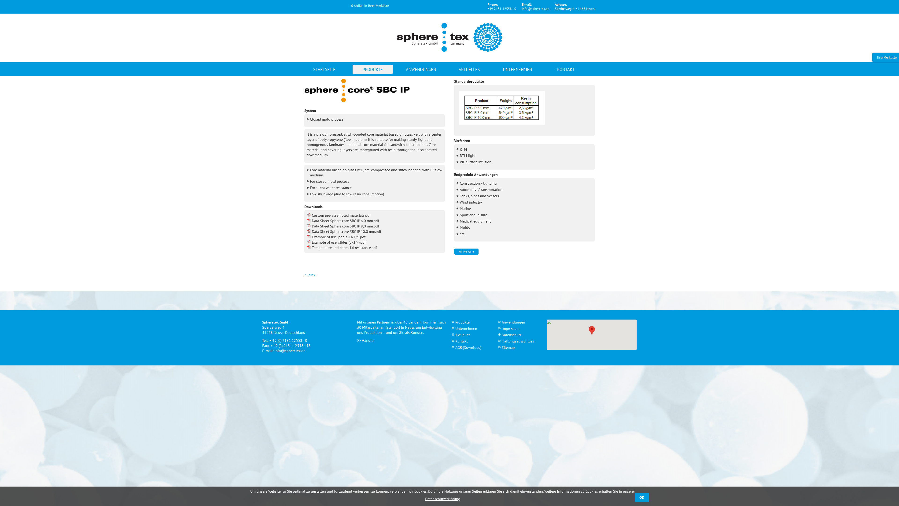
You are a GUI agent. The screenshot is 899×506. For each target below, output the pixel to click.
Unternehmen (517, 69)
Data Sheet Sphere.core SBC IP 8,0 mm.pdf (345, 226)
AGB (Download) (468, 347)
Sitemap (508, 347)
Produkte (373, 69)
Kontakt (566, 69)
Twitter (317, 6)
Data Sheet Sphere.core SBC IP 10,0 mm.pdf (346, 231)
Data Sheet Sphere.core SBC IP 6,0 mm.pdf (345, 220)
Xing (345, 6)
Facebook (308, 6)
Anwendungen (421, 69)
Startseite (324, 69)
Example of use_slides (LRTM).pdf (339, 242)
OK (641, 497)
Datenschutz (511, 334)
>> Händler (366, 340)
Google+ (327, 6)
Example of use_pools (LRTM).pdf (338, 236)
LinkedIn (336, 6)
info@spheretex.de (535, 9)
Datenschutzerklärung (442, 498)
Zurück (309, 274)
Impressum (511, 328)
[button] (592, 330)
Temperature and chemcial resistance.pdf (344, 247)
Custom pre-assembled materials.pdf (341, 215)
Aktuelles (469, 69)
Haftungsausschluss (518, 341)
